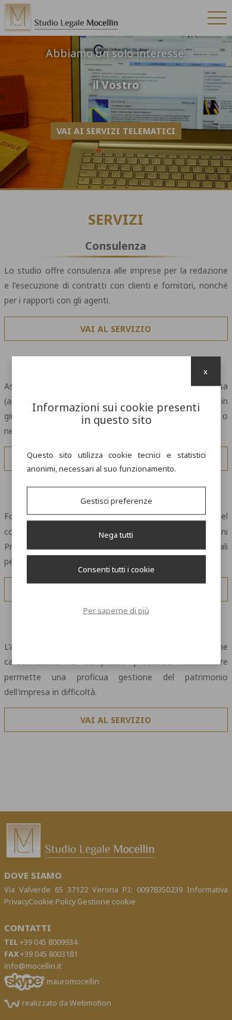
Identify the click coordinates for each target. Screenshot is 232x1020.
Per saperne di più (116, 610)
